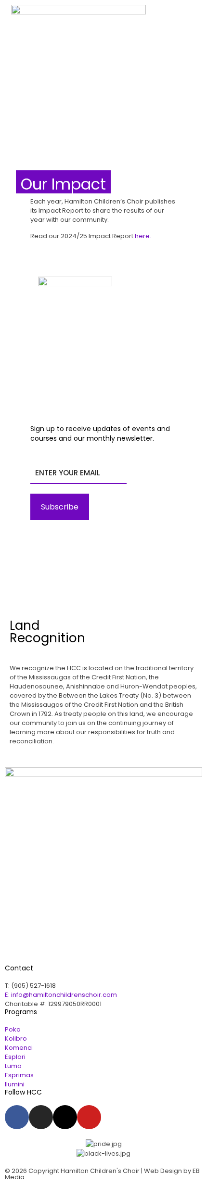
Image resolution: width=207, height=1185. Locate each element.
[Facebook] (17, 1117)
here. (143, 236)
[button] (182, 37)
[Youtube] (89, 1117)
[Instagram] (41, 1117)
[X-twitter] (65, 1117)
